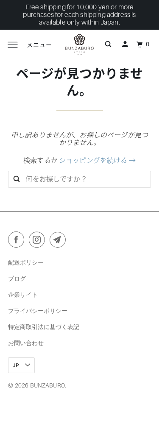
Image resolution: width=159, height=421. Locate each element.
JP (16, 365)
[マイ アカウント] (125, 44)
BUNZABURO (47, 385)
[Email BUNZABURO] (59, 241)
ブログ (17, 278)
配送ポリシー (26, 262)
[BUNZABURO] (80, 44)
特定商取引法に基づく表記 (43, 326)
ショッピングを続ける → (97, 160)
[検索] (108, 44)
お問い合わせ (26, 342)
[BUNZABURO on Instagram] (38, 241)
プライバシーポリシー (37, 310)
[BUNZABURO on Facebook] (18, 241)
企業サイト (23, 294)
